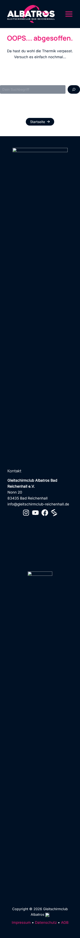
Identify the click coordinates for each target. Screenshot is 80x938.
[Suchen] (74, 89)
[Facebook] (44, 512)
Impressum (21, 922)
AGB (64, 922)
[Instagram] (26, 512)
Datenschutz (46, 922)
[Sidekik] (54, 512)
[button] (40, 122)
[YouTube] (35, 512)
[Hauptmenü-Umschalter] (69, 14)
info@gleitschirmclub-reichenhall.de (38, 504)
